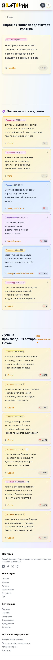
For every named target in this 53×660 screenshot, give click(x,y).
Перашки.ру (16, 40)
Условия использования (12, 639)
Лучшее (5, 582)
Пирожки (6, 609)
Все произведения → (43, 339)
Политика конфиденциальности (16, 643)
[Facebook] (8, 566)
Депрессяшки (16, 217)
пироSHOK (15, 482)
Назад (10, 17)
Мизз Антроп (14, 241)
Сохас (12, 68)
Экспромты (7, 616)
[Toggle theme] (42, 5)
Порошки (14, 185)
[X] (12, 566)
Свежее (5, 579)
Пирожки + (15, 250)
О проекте (7, 593)
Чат (3, 597)
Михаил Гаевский (24, 273)
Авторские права (9, 647)
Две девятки (8, 623)
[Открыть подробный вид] (47, 119)
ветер (10, 273)
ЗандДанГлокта (15, 208)
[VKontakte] (3, 566)
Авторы (5, 586)
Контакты (6, 650)
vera (9, 176)
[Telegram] (17, 566)
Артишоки (6, 627)
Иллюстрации (8, 589)
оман (10, 306)
